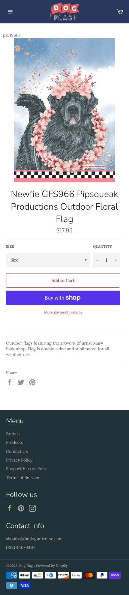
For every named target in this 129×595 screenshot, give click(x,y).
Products (14, 442)
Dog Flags (26, 566)
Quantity (102, 246)
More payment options (63, 312)
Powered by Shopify (52, 566)
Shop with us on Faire (27, 468)
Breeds (13, 433)
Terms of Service (22, 477)
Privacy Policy (19, 460)
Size (10, 246)
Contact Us (17, 451)
